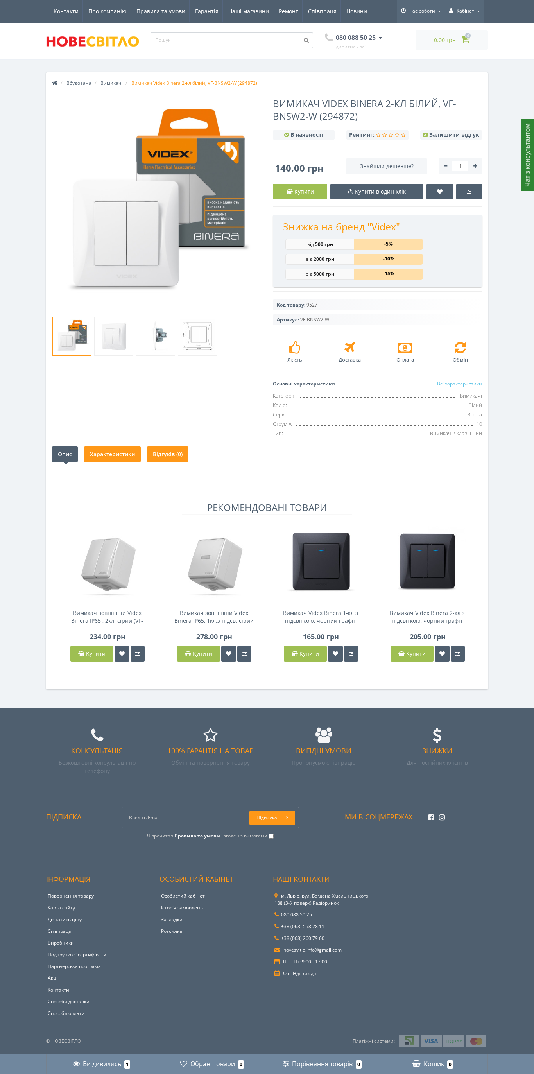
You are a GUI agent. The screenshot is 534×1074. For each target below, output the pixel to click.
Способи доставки (69, 1001)
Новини (356, 11)
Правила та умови (160, 11)
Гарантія (207, 11)
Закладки (172, 919)
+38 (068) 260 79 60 (302, 938)
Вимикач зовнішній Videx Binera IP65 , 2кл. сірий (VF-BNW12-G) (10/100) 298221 (107, 617)
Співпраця (322, 11)
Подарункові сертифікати (77, 954)
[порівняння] (138, 654)
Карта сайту (61, 907)
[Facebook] (429, 815)
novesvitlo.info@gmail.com (312, 950)
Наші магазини (248, 11)
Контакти (66, 11)
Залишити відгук (454, 134)
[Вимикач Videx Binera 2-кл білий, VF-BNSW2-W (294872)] (71, 336)
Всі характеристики (459, 383)
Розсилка (171, 931)
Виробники (61, 943)
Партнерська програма (74, 966)
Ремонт (288, 11)
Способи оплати (66, 1013)
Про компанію (107, 11)
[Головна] (54, 83)
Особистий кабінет (183, 896)
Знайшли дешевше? (387, 166)
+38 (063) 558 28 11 (302, 926)
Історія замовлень (182, 907)
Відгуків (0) (168, 454)
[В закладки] (122, 654)
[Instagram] (440, 815)
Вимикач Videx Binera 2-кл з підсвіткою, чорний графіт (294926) (427, 617)
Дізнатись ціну (65, 919)
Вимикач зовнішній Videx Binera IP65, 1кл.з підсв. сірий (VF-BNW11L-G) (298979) (214, 617)
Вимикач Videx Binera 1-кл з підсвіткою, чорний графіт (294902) (320, 617)
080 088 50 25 (296, 914)
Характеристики (112, 454)
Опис (65, 454)
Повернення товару (71, 896)
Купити (95, 653)
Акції (53, 978)
